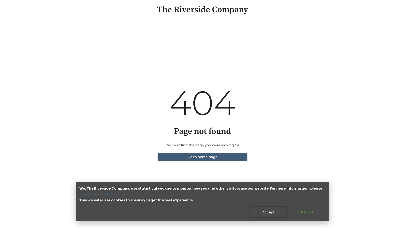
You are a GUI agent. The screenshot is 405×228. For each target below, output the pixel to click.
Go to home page (202, 157)
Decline (307, 212)
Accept (268, 212)
